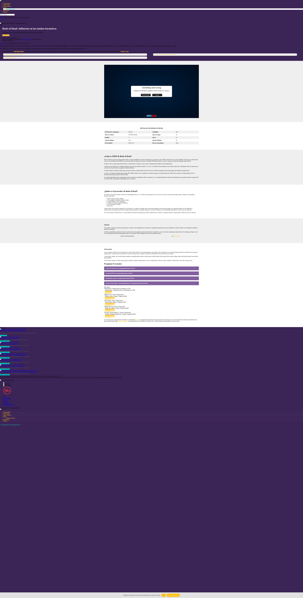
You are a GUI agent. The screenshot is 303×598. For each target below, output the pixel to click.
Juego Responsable (8, 403)
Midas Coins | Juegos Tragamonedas (9, 338)
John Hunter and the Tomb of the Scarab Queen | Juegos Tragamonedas (18, 372)
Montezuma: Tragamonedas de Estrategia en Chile (12, 330)
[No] (301, 595)
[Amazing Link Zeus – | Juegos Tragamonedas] (12, 365)
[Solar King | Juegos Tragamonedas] (9, 342)
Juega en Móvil (7, 6)
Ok (163, 595)
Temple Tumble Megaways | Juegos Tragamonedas (12, 355)
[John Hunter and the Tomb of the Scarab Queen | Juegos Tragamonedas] (18, 370)
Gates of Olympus (123, 321)
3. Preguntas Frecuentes (10, 57)
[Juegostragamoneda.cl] (6, 0)
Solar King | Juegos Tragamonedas (8, 344)
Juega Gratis (6, 4)
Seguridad (5, 402)
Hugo (137, 319)
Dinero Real (6, 10)
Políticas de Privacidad (8, 405)
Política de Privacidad (173, 595)
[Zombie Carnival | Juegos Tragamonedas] (11, 359)
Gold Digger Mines (19, 51)
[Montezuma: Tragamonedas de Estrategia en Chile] (13, 329)
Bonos (4, 7)
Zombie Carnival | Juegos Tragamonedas (10, 360)
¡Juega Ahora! (5, 35)
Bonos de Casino (10, 9)
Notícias (5, 12)
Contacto (5, 401)
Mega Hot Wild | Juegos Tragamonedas (10, 349)
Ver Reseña (108, 293)
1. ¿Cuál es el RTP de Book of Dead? (13, 54)
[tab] (151, 268)
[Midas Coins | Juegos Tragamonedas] (9, 337)
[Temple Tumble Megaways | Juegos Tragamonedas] (13, 353)
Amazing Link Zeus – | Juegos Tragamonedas (11, 366)
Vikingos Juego (125, 51)
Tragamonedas (6, 3)
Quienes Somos (7, 399)
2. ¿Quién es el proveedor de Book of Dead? (165, 54)
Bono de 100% (27, 39)
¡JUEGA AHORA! (110, 297)
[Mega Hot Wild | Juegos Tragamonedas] (10, 348)
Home (1, 17)
